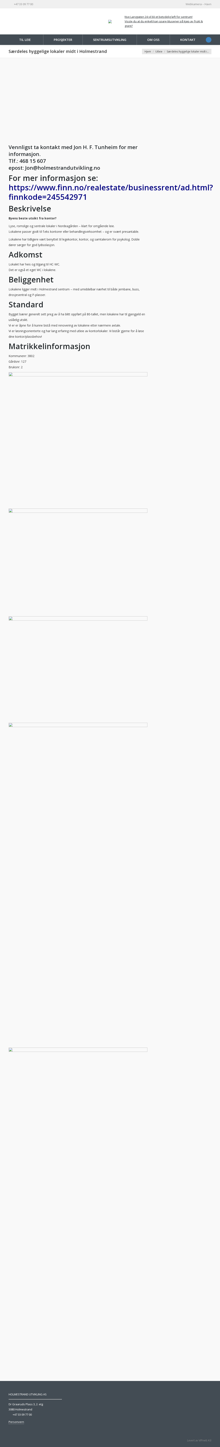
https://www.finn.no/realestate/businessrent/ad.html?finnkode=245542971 (111, 192)
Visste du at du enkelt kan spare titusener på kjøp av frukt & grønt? (164, 23)
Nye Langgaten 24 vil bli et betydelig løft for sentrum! (158, 17)
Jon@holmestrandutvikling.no (63, 167)
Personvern (16, 1422)
